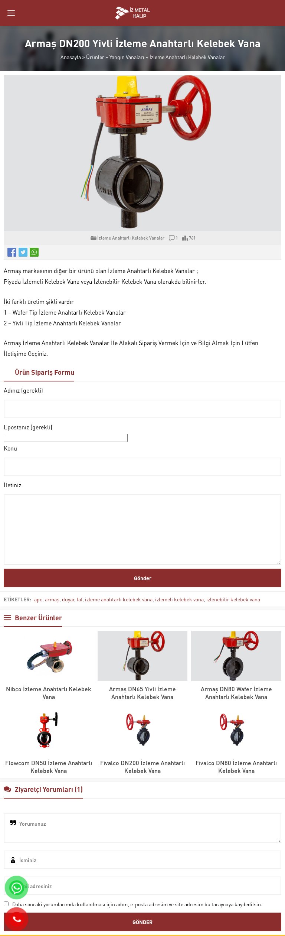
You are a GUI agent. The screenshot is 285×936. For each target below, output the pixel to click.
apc (38, 599)
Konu (10, 448)
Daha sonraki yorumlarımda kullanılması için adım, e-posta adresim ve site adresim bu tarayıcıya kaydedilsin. (137, 904)
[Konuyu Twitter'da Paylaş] (23, 252)
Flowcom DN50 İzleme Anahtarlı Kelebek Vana (48, 766)
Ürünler (95, 56)
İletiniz (12, 485)
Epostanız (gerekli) (28, 427)
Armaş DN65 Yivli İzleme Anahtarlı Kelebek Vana (142, 693)
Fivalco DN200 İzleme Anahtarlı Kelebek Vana (142, 766)
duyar (68, 599)
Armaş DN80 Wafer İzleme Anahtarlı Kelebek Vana (236, 693)
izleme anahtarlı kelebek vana (119, 599)
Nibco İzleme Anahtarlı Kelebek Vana (48, 693)
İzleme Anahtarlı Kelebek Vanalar (187, 56)
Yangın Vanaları (126, 56)
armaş (52, 599)
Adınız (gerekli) (23, 390)
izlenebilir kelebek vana (233, 599)
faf (79, 599)
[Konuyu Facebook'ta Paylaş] (11, 252)
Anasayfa (70, 56)
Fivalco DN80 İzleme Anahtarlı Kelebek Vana (236, 766)
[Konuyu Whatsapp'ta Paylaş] (34, 252)
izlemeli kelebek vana (179, 599)
